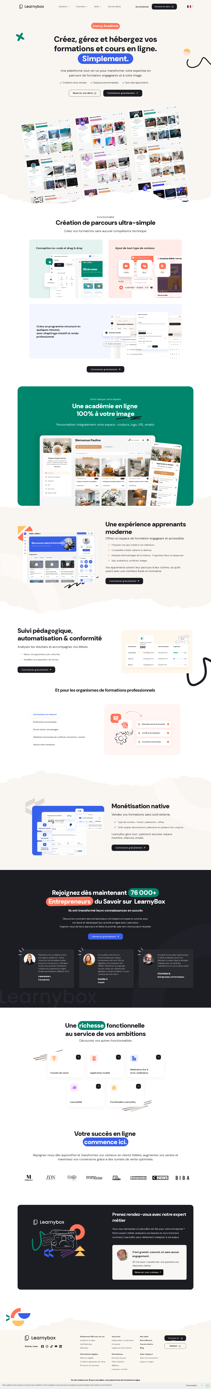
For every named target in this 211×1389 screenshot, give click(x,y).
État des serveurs (119, 1358)
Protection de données (89, 1365)
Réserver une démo (83, 93)
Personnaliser (191, 1385)
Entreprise (116, 1344)
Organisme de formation (122, 1348)
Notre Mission (146, 1340)
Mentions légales (87, 1358)
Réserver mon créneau (148, 1272)
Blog (142, 1348)
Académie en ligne (87, 1340)
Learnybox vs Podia (119, 1369)
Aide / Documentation (149, 1358)
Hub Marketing (86, 1344)
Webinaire (84, 1348)
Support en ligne (147, 1362)
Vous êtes (80, 6)
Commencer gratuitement (121, 93)
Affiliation (115, 1365)
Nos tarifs (144, 1336)
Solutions (63, 6)
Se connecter (142, 6)
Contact (174, 1346)
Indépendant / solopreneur (123, 1340)
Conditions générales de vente (92, 1362)
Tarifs (96, 6)
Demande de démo (162, 6)
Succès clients (114, 6)
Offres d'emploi (118, 1362)
